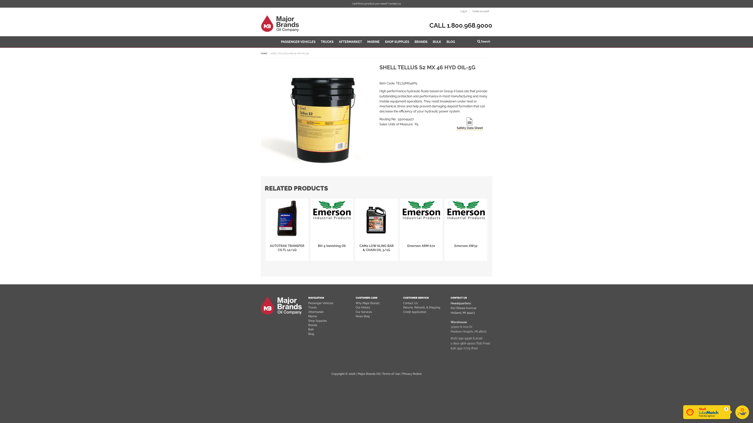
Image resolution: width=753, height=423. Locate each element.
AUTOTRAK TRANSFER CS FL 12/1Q (287, 248)
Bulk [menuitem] (437, 42)
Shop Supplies (317, 320)
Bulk (311, 329)
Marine (312, 316)
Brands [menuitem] (421, 42)
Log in (463, 11)
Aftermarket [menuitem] (350, 42)
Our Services (364, 312)
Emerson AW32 (465, 246)
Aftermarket (316, 312)
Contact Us (410, 303)
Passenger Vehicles (320, 303)
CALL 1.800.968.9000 (460, 25)
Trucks (312, 307)
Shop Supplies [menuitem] (397, 42)
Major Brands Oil (369, 374)
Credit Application (414, 312)
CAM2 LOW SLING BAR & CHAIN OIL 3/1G (376, 248)
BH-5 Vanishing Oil (332, 246)
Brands (312, 325)
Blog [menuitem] (451, 42)
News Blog (363, 316)
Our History (363, 307)
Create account (480, 11)
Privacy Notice (412, 374)
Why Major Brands (367, 303)
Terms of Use (391, 374)
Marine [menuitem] (373, 42)
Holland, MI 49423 (463, 313)
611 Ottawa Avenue (464, 308)
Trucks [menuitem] (327, 42)
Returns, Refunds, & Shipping (421, 307)
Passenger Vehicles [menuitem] (298, 42)
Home (264, 53)
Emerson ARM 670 (421, 246)
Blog (311, 333)
